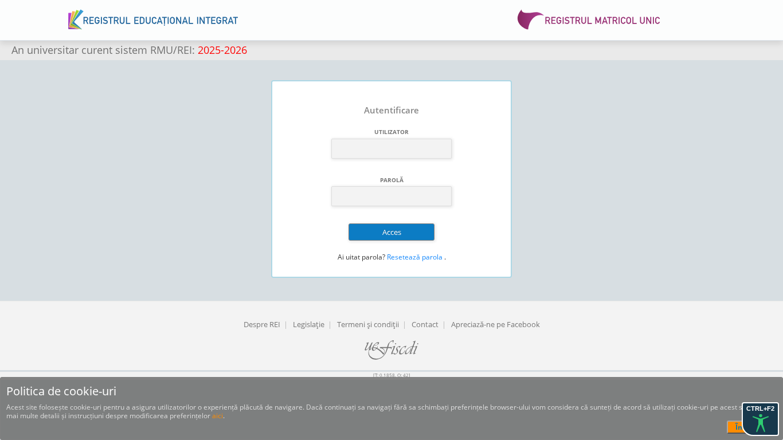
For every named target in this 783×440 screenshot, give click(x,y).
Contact (425, 324)
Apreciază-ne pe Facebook (495, 324)
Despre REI (262, 324)
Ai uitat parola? (361, 257)
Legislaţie (308, 324)
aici (217, 416)
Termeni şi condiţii (368, 324)
